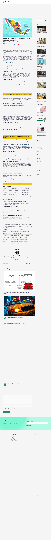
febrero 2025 (39, 144)
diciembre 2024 (39, 147)
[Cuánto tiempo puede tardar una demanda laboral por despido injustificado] (41, 28)
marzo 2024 (39, 160)
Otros (4, 43)
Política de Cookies (13, 439)
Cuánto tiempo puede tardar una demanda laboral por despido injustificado (42, 34)
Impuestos (38, 171)
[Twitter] (16, 44)
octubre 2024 (39, 150)
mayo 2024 (38, 157)
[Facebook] (14, 44)
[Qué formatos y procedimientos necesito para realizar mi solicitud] (41, 85)
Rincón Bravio (8, 2)
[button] (43, 1)
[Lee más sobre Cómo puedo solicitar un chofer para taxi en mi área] (19, 305)
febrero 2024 (39, 161)
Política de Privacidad (13, 440)
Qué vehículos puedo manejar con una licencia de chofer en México (16, 292)
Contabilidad (39, 168)
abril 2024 (38, 158)
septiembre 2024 (39, 151)
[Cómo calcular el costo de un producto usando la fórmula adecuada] (41, 96)
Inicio (13, 436)
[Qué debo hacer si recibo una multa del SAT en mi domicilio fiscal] (41, 41)
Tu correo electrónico (29, 421)
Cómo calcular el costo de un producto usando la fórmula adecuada (41, 101)
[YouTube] (17, 259)
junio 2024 (38, 155)
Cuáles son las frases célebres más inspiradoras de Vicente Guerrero (16, 383)
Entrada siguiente (29, 263)
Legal (38, 173)
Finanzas (38, 170)
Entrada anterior (5, 263)
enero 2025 (38, 145)
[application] (26, 2)
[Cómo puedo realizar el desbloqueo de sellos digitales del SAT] (41, 119)
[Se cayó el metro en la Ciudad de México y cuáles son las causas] (41, 51)
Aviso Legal (13, 437)
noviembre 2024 (39, 148)
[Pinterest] (18, 44)
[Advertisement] (25, 10)
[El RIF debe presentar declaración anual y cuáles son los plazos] (41, 130)
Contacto (13, 438)
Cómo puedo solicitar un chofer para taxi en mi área (13, 317)
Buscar (38, 19)
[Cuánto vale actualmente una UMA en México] (41, 109)
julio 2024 (38, 154)
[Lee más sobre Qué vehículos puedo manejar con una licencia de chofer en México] (19, 280)
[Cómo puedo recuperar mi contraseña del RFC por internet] (41, 62)
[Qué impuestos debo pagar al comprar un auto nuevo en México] (41, 74)
